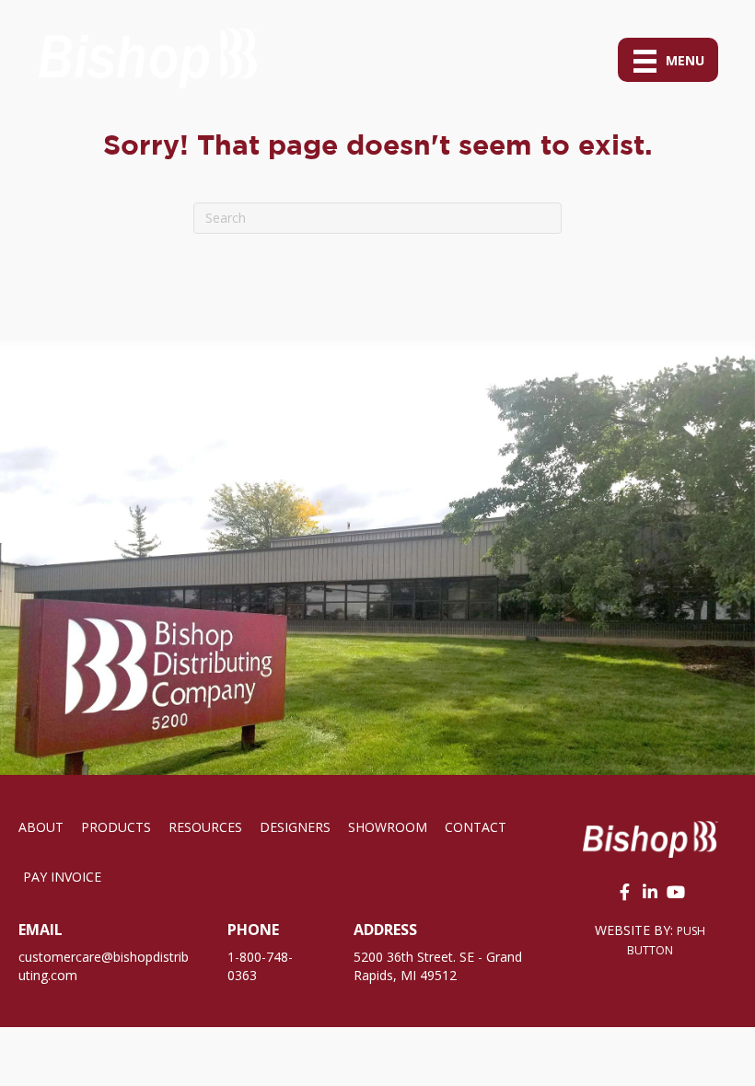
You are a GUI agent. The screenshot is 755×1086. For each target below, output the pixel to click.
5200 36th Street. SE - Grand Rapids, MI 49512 (438, 966)
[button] (624, 892)
